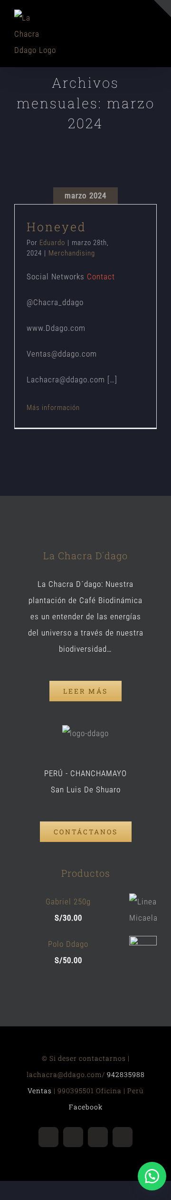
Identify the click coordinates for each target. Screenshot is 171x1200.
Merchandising (71, 253)
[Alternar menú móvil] (153, 29)
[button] (152, 1176)
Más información (53, 407)
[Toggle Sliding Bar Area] (162, 8)
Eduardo (52, 242)
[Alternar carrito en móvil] (135, 29)
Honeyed (56, 227)
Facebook (86, 1106)
